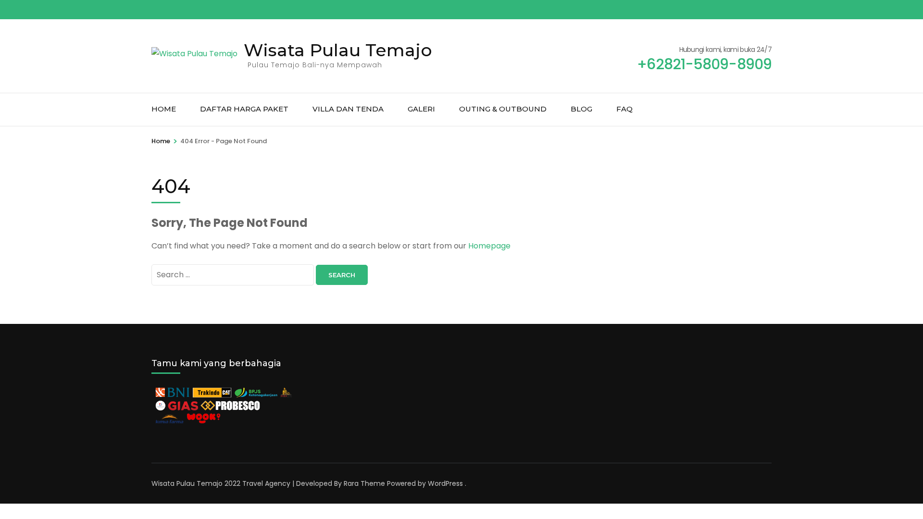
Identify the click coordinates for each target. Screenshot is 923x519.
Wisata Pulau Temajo (338, 50)
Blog (581, 108)
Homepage (489, 245)
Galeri (421, 108)
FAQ (624, 108)
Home (163, 108)
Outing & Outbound (503, 108)
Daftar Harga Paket (244, 108)
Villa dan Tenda (348, 108)
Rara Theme (364, 483)
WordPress (445, 483)
